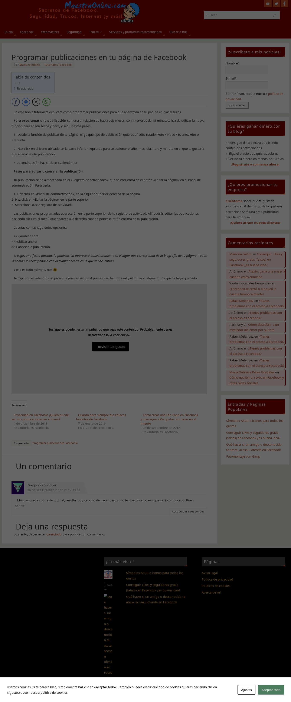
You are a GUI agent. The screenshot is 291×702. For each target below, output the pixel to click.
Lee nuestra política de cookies (45, 692)
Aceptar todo (271, 690)
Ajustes (246, 690)
